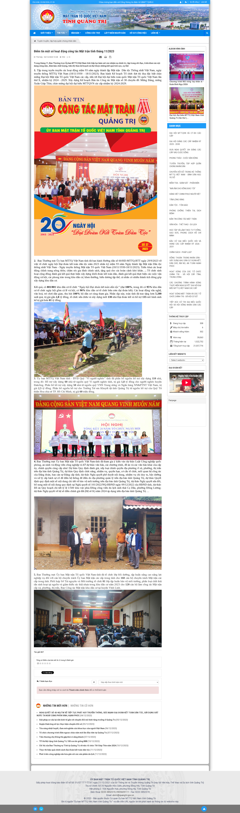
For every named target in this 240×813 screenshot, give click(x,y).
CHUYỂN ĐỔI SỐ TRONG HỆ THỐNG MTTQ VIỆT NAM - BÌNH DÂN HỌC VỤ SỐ (185, 174)
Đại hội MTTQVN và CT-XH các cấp (185, 134)
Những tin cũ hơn (82, 705)
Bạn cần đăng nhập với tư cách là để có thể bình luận (72, 690)
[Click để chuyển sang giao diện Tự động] (35, 809)
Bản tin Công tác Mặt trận (183, 219)
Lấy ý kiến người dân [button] (114, 33)
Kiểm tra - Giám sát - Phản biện (184, 183)
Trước (160, 237)
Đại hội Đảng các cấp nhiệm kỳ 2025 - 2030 (185, 142)
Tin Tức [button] (61, 33)
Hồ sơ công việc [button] (138, 33)
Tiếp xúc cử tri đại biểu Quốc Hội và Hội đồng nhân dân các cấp (185, 305)
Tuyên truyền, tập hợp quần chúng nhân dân (185, 164)
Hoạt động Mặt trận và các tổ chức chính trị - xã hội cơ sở (185, 295)
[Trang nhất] (34, 33)
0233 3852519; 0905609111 (115, 792)
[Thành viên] (181, 2)
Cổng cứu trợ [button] (92, 33)
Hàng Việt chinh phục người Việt (185, 194)
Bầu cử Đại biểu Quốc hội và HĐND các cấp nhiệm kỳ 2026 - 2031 (185, 244)
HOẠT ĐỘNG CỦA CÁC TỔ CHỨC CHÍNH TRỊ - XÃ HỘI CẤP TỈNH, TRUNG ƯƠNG (185, 274)
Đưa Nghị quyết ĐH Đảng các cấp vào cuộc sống (185, 151)
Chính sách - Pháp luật (180, 252)
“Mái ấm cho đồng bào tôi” (182, 188)
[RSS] (186, 2)
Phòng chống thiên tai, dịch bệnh (185, 212)
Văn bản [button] (75, 33)
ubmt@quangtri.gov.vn (123, 795)
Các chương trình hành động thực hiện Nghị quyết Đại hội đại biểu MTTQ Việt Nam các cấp (185, 285)
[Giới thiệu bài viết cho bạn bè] (100, 57)
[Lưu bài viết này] (110, 57)
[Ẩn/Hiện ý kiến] (94, 682)
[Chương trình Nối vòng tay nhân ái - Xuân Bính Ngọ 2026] (186, 67)
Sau (213, 237)
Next (208, 383)
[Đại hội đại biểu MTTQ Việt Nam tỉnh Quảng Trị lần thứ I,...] (186, 100)
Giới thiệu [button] (46, 33)
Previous (165, 383)
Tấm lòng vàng (176, 199)
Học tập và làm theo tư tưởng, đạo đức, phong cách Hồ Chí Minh (185, 233)
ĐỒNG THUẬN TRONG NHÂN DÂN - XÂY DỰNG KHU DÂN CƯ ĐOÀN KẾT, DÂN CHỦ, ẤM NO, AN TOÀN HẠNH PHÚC (185, 262)
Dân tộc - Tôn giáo (178, 205)
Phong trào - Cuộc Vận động (183, 158)
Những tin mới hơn (55, 705)
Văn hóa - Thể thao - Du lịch (183, 224)
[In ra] (105, 57)
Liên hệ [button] (155, 33)
